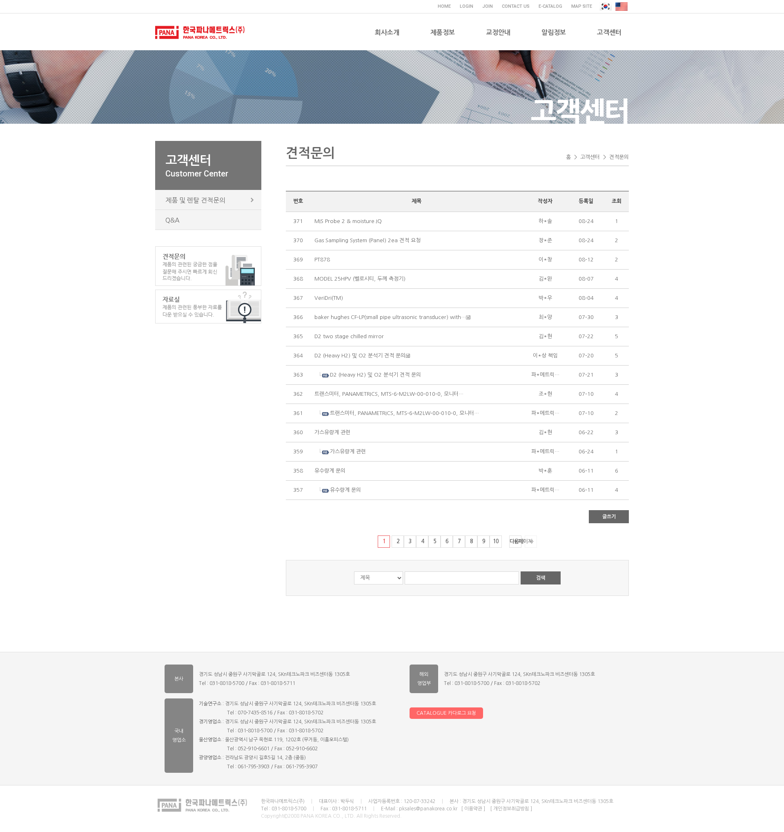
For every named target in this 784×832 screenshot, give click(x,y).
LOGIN (466, 6)
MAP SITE (581, 6)
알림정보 (553, 32)
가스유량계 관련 (332, 432)
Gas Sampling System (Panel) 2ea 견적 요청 (367, 240)
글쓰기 (609, 516)
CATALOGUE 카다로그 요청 (446, 713)
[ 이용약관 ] (473, 808)
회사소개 (387, 32)
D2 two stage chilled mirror (349, 336)
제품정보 (442, 32)
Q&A (172, 220)
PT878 (322, 259)
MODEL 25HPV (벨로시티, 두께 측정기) (359, 278)
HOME (444, 6)
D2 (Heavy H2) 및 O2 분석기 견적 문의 (359, 355)
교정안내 (498, 32)
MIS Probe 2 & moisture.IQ (348, 221)
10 (496, 541)
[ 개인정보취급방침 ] (511, 808)
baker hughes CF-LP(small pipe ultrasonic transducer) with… (390, 317)
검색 (540, 577)
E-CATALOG (550, 6)
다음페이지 (515, 541)
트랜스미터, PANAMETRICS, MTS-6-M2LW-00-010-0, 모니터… (388, 394)
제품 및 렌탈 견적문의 (195, 200)
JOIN (487, 6)
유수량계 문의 (329, 470)
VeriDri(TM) (328, 298)
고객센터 (609, 32)
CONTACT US (516, 6)
